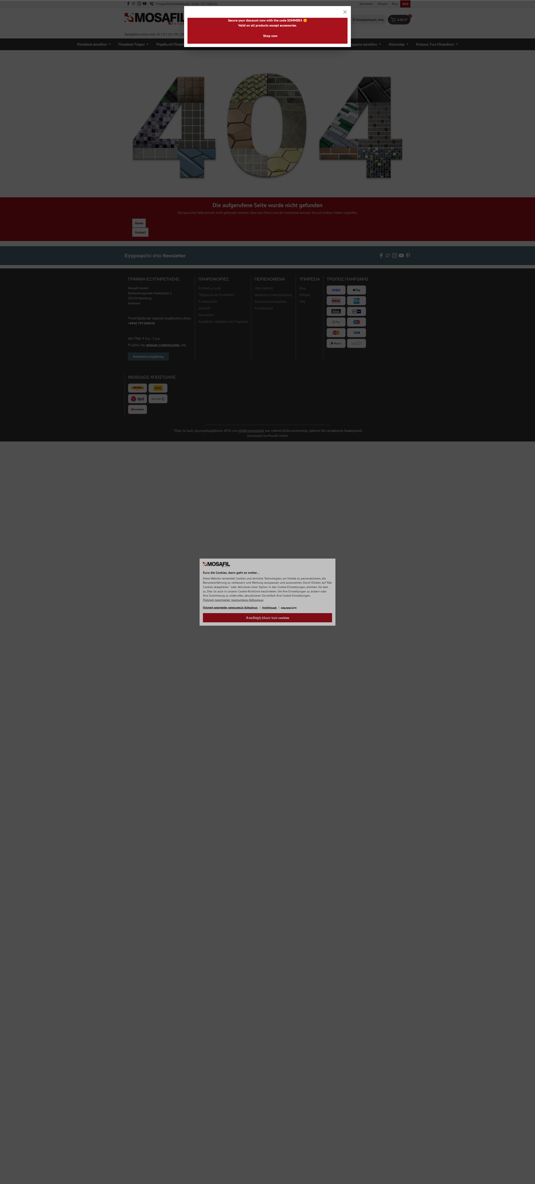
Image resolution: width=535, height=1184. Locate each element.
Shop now (270, 36)
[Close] (345, 11)
